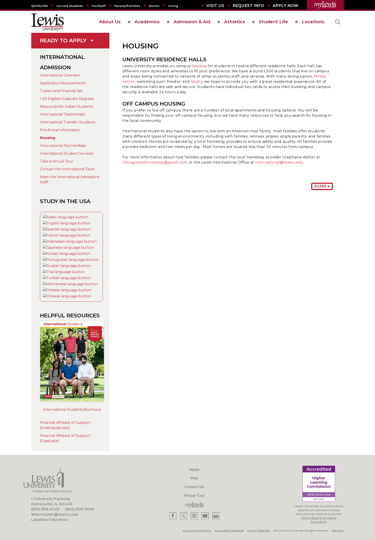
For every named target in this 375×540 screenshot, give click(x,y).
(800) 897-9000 (80, 509)
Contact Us (194, 487)
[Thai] (63, 272)
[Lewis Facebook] (172, 515)
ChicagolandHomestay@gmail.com (154, 162)
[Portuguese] (70, 260)
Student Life (273, 21)
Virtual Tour (194, 496)
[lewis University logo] (47, 22)
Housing (47, 138)
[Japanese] (68, 247)
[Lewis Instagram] (194, 515)
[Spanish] (66, 229)
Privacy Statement (258, 530)
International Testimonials (62, 114)
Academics (147, 21)
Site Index (338, 530)
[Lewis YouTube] (205, 515)
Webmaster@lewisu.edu (55, 514)
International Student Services (66, 153)
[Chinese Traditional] (67, 296)
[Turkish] (66, 278)
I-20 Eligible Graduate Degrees (67, 99)
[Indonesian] (69, 241)
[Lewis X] (183, 515)
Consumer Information (197, 530)
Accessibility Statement (229, 530)
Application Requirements (63, 83)
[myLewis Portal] (325, 5)
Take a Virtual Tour (56, 161)
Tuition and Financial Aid (61, 91)
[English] (66, 223)
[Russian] (66, 266)
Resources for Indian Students (66, 106)
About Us (110, 21)
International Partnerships (63, 146)
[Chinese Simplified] (67, 290)
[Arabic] (65, 217)
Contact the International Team (67, 169)
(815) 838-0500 (45, 509)
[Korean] (66, 254)
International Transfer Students (67, 122)
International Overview (60, 75)
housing (199, 66)
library (196, 82)
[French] (66, 235)
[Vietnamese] (70, 284)
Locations (313, 21)
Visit (194, 478)
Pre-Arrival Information (60, 130)
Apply (194, 469)
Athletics (234, 21)
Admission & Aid (192, 21)
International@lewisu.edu (279, 162)
